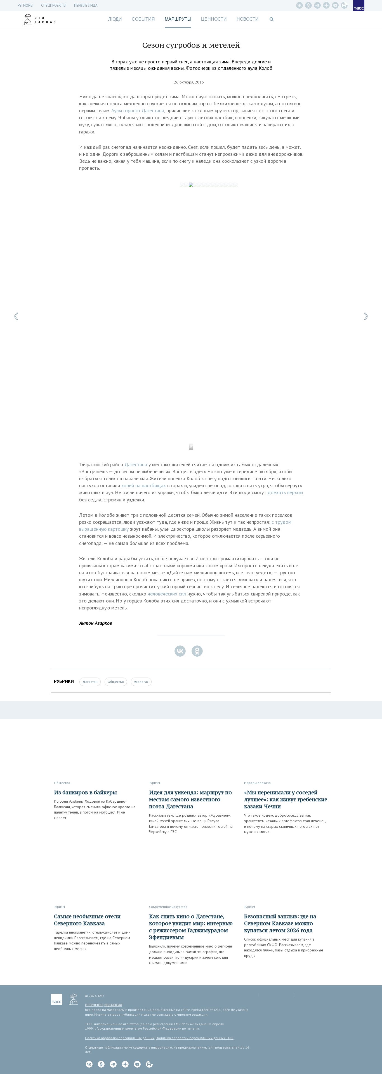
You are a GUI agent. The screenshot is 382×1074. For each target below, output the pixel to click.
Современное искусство (168, 907)
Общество (116, 682)
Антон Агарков (95, 623)
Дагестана (135, 464)
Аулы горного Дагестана (137, 110)
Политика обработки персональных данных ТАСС (195, 1038)
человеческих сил (167, 593)
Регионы (25, 5)
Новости (248, 19)
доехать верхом (285, 492)
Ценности (214, 19)
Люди (115, 19)
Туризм (154, 783)
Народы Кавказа (257, 783)
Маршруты (178, 19)
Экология (141, 682)
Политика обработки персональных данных (119, 1038)
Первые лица (86, 5)
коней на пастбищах (143, 485)
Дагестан (90, 682)
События (143, 19)
